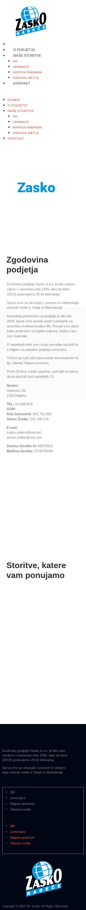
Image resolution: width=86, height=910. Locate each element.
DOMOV (14, 100)
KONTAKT (21, 83)
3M (15, 61)
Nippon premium (27, 72)
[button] (41, 94)
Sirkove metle (26, 133)
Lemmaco (21, 67)
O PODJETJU (18, 105)
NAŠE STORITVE (27, 55)
